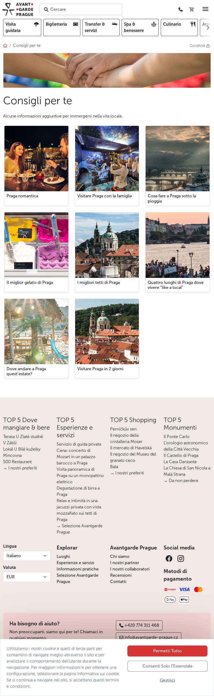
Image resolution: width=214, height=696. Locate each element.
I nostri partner (124, 562)
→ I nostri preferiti (20, 467)
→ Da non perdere (181, 480)
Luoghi (63, 556)
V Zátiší (10, 442)
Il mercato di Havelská (131, 447)
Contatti (118, 581)
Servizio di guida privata (79, 444)
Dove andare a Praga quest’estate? (26, 371)
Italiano (14, 555)
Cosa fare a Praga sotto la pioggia (172, 198)
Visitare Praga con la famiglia (104, 195)
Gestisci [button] (167, 680)
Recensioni (121, 575)
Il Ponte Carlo (176, 436)
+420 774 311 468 (141, 625)
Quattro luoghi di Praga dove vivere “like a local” (176, 285)
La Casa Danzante (180, 461)
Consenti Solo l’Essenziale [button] (167, 666)
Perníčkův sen (123, 428)
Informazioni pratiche (78, 568)
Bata (114, 466)
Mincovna (12, 455)
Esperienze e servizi (75, 562)
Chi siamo (119, 556)
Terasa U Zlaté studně (23, 436)
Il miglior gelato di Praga (30, 282)
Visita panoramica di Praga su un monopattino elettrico (80, 475)
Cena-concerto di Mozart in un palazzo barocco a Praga (76, 456)
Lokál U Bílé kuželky (21, 449)
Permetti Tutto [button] (167, 650)
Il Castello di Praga (181, 455)
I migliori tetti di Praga (98, 282)
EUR (11, 576)
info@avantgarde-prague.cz (151, 637)
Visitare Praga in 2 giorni (100, 368)
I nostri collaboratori (130, 568)
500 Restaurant (17, 461)
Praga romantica (22, 195)
